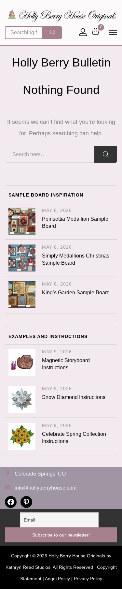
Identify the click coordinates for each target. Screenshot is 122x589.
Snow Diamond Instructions (73, 397)
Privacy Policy (88, 578)
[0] (95, 32)
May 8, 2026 (57, 210)
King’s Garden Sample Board (76, 292)
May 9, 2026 (57, 351)
